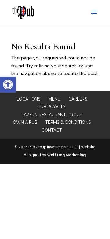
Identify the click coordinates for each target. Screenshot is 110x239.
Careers (77, 99)
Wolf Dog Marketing (66, 155)
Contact (52, 130)
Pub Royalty (52, 106)
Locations (28, 99)
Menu (54, 99)
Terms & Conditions (68, 122)
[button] (8, 85)
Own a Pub (25, 122)
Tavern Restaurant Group (51, 114)
